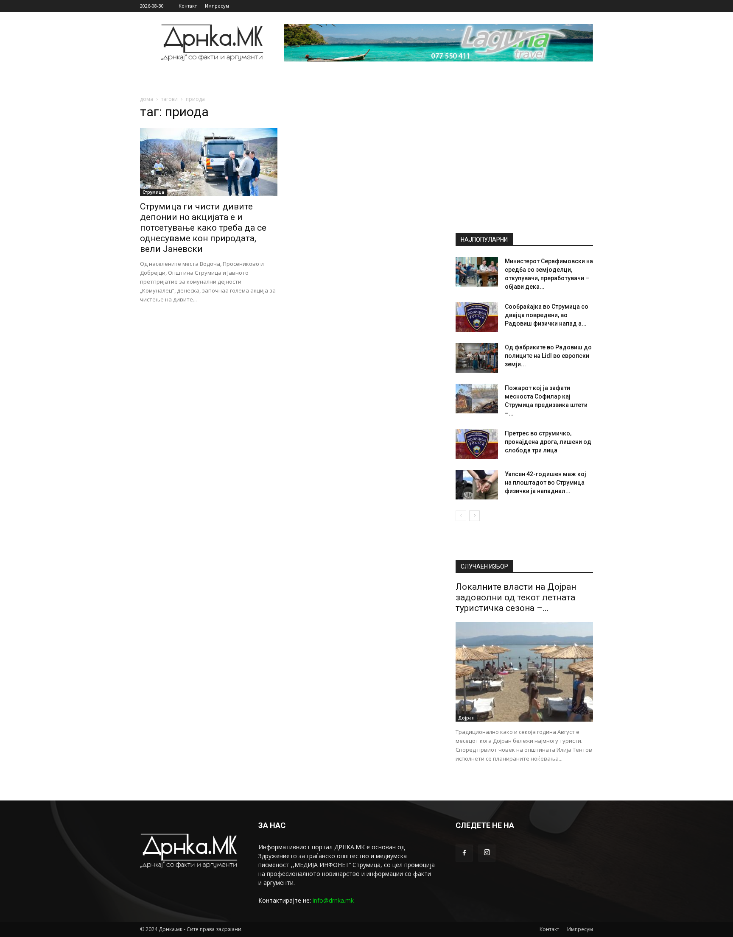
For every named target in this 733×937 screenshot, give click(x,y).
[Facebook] (464, 853)
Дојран (466, 718)
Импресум (217, 6)
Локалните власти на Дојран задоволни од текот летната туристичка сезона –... (516, 597)
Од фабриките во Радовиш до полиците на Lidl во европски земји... (548, 356)
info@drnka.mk (333, 900)
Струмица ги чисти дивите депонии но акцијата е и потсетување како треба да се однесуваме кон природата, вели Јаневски (203, 227)
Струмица (153, 192)
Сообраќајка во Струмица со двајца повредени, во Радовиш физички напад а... (546, 315)
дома (146, 99)
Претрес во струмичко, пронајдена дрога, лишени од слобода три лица (548, 442)
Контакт (188, 6)
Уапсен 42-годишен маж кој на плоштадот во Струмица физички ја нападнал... (545, 482)
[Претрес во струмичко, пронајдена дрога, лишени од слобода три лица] (477, 444)
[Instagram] (486, 853)
